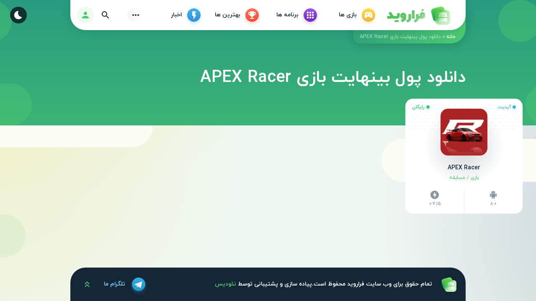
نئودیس (225, 284)
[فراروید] (418, 15)
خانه (451, 36)
